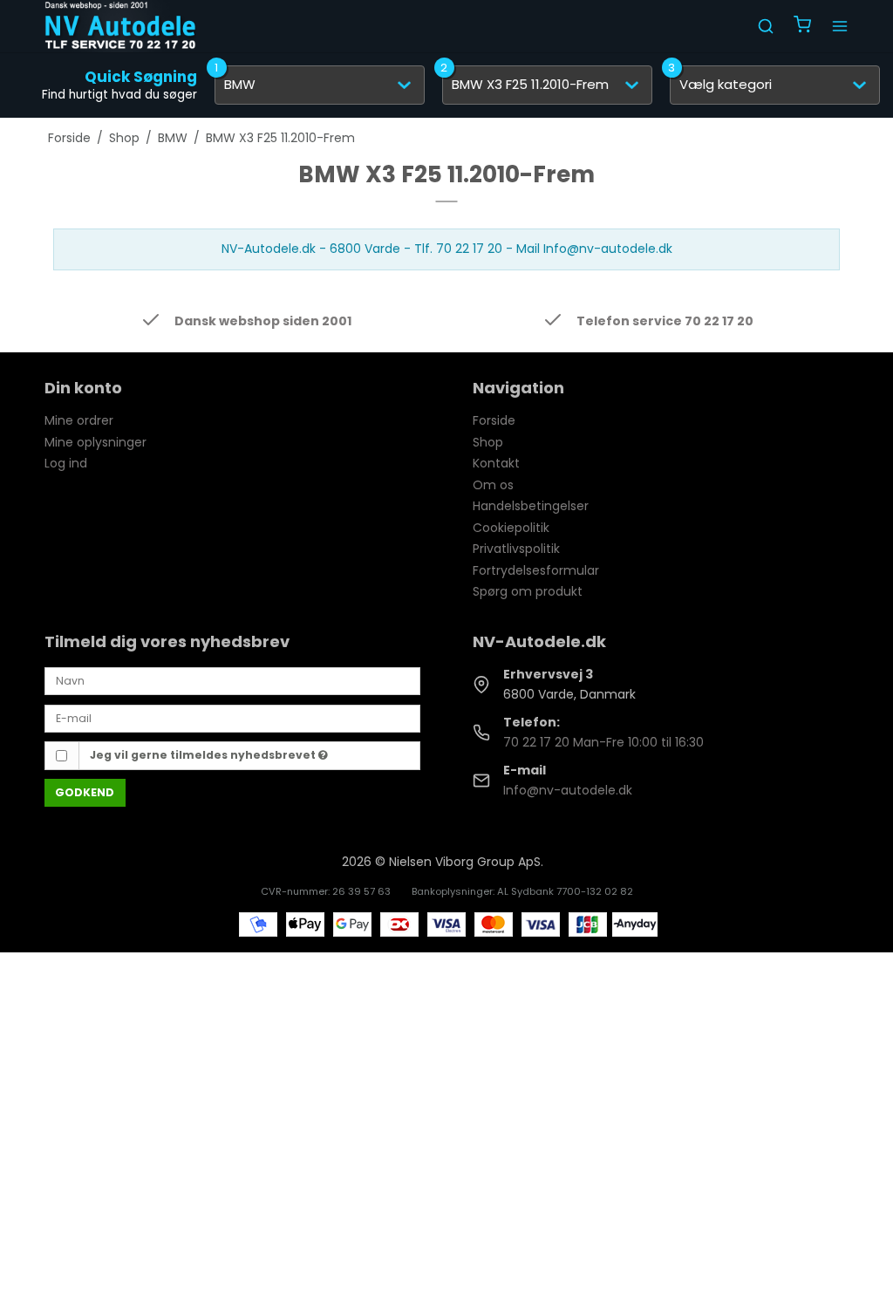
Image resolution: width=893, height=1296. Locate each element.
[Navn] (232, 680)
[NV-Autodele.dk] (120, 26)
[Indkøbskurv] (802, 27)
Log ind (65, 463)
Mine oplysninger (95, 442)
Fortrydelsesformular (536, 570)
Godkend (84, 792)
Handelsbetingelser (531, 506)
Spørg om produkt (528, 591)
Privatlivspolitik (516, 548)
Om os (493, 485)
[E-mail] (232, 717)
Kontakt (496, 463)
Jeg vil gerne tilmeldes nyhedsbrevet (204, 754)
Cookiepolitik (511, 527)
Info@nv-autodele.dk (567, 790)
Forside (494, 420)
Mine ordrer (78, 420)
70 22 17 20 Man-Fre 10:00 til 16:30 (603, 742)
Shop (488, 442)
